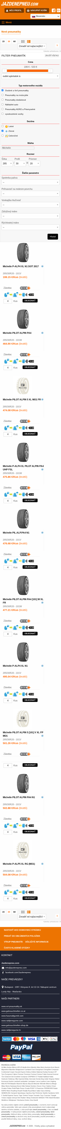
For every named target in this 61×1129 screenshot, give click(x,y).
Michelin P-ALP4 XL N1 (15, 666)
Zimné (11, 131)
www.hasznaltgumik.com (12, 1016)
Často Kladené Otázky (17, 948)
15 (3, 41)
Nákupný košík (38, 10)
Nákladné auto (11, 104)
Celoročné (13, 136)
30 (9, 41)
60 (14, 41)
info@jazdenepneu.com (16, 968)
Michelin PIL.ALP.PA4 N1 (16, 532)
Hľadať (53, 236)
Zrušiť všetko (52, 56)
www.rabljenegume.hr (11, 1030)
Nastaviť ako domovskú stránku (22, 930)
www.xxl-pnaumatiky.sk (11, 1006)
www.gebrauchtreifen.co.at (13, 1011)
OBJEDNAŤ (30, 301)
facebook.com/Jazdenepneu (18, 972)
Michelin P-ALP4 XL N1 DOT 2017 (21, 266)
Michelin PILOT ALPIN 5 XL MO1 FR (22, 399)
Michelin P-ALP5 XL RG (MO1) (19, 864)
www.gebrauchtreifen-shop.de (14, 1025)
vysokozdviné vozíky (14, 114)
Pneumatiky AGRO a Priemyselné (20, 109)
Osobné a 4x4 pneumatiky (17, 90)
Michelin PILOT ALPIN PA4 (17, 333)
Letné (11, 126)
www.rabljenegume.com (12, 1020)
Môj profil (15, 10)
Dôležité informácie (37, 942)
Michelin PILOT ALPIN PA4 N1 (19, 797)
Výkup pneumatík (13, 942)
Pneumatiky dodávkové (15, 100)
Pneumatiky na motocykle (16, 95)
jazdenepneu (19, 4)
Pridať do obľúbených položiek (22, 936)
